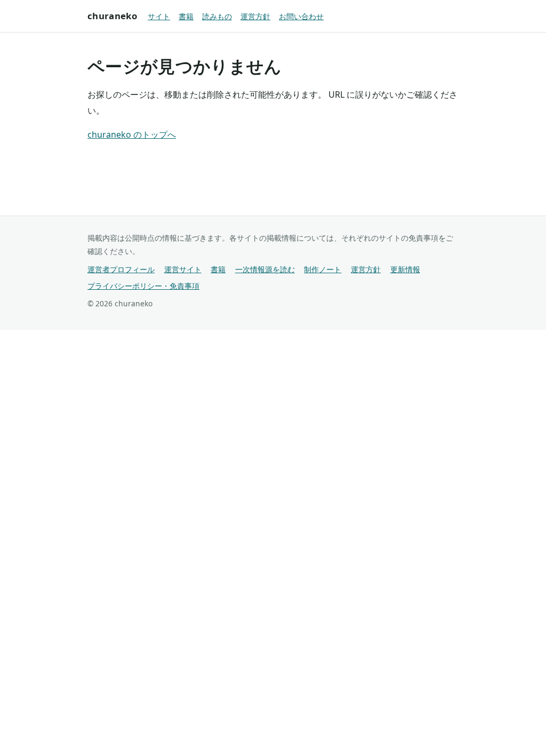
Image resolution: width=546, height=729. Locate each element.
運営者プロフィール (121, 269)
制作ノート (322, 269)
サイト (159, 16)
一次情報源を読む (265, 269)
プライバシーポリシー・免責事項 (143, 286)
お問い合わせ (301, 16)
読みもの (217, 16)
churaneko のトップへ (131, 134)
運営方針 (255, 16)
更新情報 (405, 269)
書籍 (186, 16)
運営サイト (183, 269)
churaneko (112, 16)
